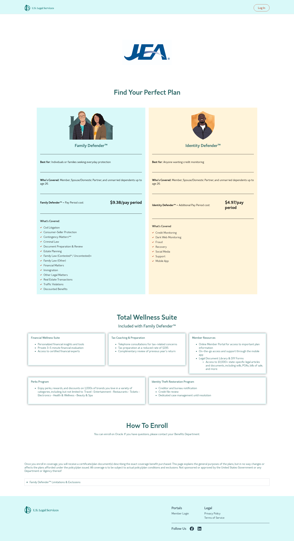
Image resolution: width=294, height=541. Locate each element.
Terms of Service (214, 517)
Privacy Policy (212, 513)
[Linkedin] (199, 529)
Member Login (180, 513)
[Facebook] (192, 529)
